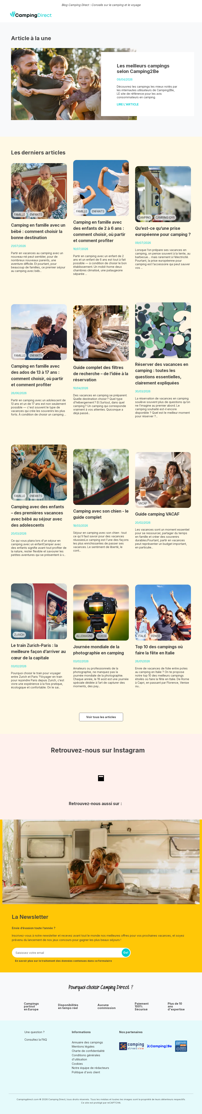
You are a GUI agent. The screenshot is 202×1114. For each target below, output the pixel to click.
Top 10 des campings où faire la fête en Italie (159, 649)
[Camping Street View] (131, 1046)
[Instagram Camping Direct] (27, 1049)
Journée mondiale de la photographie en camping (98, 649)
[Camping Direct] (31, 14)
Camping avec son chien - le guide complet (101, 514)
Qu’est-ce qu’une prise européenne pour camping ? (163, 231)
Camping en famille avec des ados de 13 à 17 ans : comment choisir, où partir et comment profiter (37, 375)
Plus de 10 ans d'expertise (176, 1006)
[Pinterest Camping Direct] (33, 1049)
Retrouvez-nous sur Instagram (98, 750)
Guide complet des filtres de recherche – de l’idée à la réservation (100, 373)
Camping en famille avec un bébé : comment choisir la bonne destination (38, 231)
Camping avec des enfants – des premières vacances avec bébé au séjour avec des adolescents (37, 516)
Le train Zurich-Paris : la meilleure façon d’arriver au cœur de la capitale (38, 651)
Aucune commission (106, 1006)
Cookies (77, 1063)
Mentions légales (83, 1046)
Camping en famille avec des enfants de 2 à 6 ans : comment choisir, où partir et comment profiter (99, 231)
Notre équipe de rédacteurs (90, 1068)
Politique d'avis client (86, 1072)
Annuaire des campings (87, 1042)
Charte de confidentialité (88, 1050)
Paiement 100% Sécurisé (142, 1006)
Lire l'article (128, 104)
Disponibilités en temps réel (68, 1006)
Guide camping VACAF (157, 514)
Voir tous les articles (101, 717)
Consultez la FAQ (35, 1039)
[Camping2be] (159, 1046)
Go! (125, 952)
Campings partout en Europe (31, 1006)
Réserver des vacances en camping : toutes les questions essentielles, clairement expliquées (161, 373)
